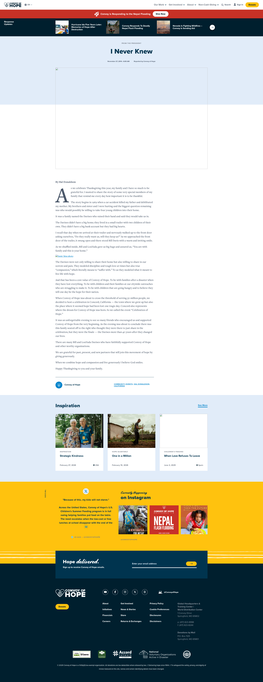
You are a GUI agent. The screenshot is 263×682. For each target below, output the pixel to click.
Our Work (159, 4)
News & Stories (128, 609)
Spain (200, 465)
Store (123, 615)
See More (203, 405)
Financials (107, 615)
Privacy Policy (156, 603)
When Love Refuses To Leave (182, 456)
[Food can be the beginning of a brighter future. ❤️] (195, 519)
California (119, 386)
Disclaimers (155, 621)
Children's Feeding (173, 452)
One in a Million (121, 456)
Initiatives (107, 609)
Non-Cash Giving (207, 4)
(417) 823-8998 (187, 622)
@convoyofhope (92, 537)
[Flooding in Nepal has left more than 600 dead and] (164, 519)
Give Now (160, 14)
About (190, 4)
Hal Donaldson (141, 384)
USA (97, 465)
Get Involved (175, 4)
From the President (131, 43)
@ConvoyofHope (129, 540)
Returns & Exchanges (131, 621)
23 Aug (77, 537)
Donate (252, 4)
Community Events (123, 384)
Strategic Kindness (71, 456)
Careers (106, 621)
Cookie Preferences (159, 609)
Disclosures (155, 615)
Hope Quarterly (120, 452)
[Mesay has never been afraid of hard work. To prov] (132, 519)
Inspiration (65, 452)
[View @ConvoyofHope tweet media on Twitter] (86, 527)
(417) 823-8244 (186, 625)
